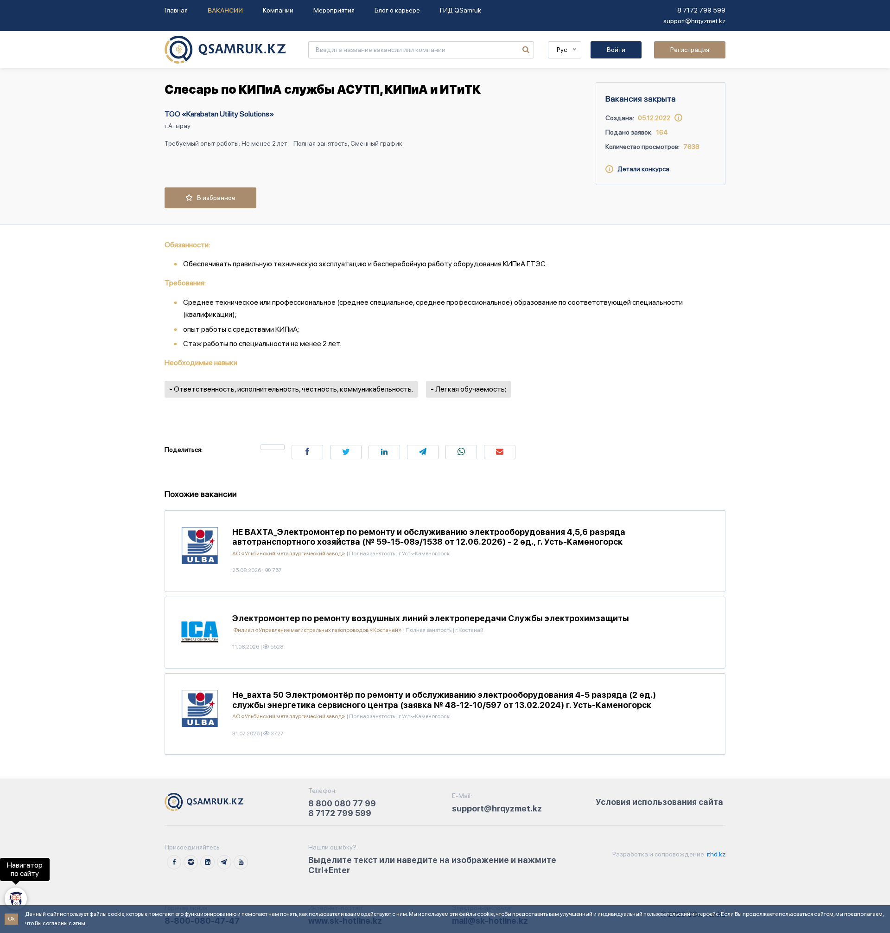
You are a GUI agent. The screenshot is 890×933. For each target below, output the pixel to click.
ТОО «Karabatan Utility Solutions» (219, 113)
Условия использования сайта (659, 802)
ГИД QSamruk (460, 10)
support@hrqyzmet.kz (694, 21)
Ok (11, 918)
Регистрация (689, 49)
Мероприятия (334, 10)
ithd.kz (715, 854)
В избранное (214, 197)
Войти (616, 49)
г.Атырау (178, 125)
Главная (176, 10)
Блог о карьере (397, 10)
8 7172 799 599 (701, 10)
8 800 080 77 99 (342, 803)
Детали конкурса (641, 169)
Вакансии (225, 10)
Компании (278, 10)
